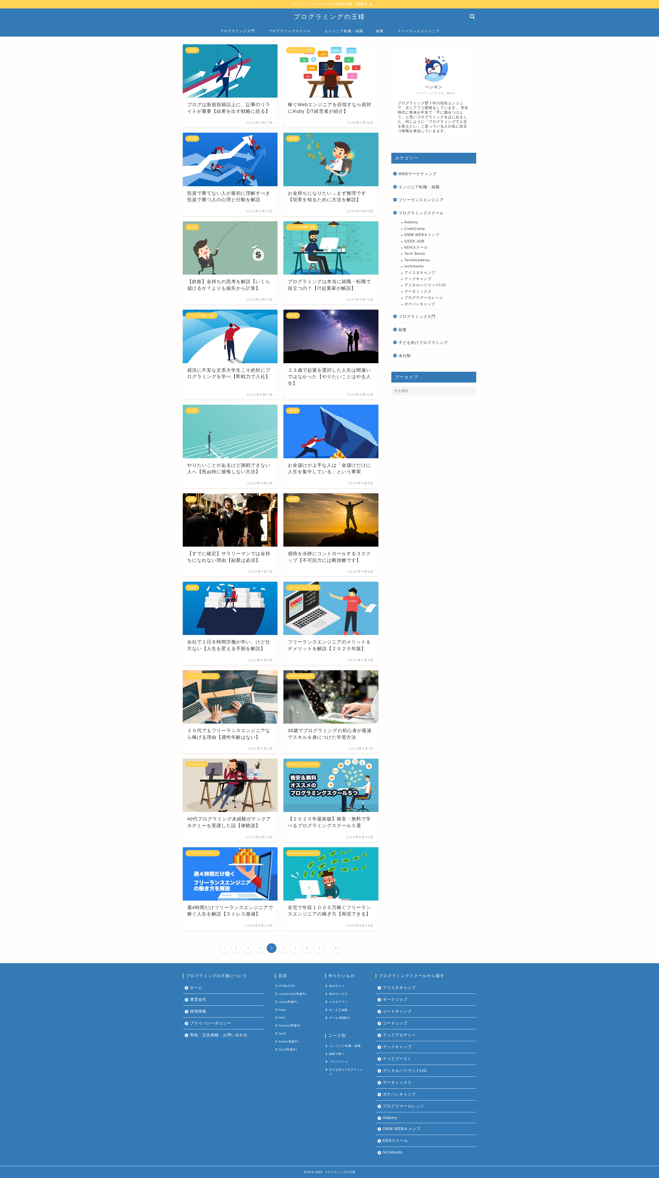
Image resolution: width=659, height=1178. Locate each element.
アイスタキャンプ (419, 273)
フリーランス (339, 1061)
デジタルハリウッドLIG (425, 285)
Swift (282, 1033)
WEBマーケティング (417, 174)
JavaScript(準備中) (293, 993)
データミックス (417, 291)
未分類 (404, 355)
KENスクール (416, 247)
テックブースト (397, 1058)
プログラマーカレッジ (423, 298)
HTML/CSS (287, 985)
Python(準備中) (290, 1025)
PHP (282, 1017)
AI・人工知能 (338, 1009)
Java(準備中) (288, 1001)
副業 (380, 31)
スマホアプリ (338, 1001)
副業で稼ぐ (336, 1053)
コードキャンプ (397, 1011)
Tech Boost (414, 254)
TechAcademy (417, 260)
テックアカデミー (399, 1035)
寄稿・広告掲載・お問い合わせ (219, 1035)
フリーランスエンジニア (418, 31)
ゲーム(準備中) (339, 1017)
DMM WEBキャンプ (421, 235)
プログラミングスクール (289, 31)
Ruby (283, 1009)
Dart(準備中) (288, 1049)
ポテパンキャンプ (419, 304)
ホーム (196, 987)
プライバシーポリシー (210, 1023)
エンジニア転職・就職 (344, 31)
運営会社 (198, 999)
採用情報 (198, 1011)
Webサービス (338, 993)
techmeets (414, 266)
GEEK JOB (414, 241)
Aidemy (411, 222)
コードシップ (395, 1023)
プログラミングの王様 (329, 16)
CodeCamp (414, 229)
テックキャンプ (417, 279)
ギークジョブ (395, 999)
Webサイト (337, 985)
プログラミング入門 (237, 31)
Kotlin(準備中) (289, 1041)
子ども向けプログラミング (423, 342)
